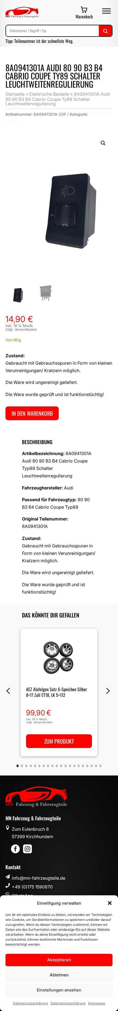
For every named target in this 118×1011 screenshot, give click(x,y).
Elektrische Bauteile (49, 94)
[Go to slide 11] (61, 766)
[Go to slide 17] (87, 766)
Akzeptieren (59, 959)
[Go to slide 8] (48, 766)
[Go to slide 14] (74, 766)
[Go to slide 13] (70, 766)
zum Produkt (59, 741)
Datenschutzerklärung (30, 1003)
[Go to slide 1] (17, 766)
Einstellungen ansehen (59, 990)
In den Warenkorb (32, 413)
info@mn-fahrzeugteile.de (38, 878)
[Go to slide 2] (22, 766)
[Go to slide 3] (26, 766)
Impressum (96, 1003)
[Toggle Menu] (106, 10)
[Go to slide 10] (57, 766)
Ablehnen (59, 974)
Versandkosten (26, 329)
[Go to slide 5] (35, 766)
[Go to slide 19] (96, 766)
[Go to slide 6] (39, 766)
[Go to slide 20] (100, 766)
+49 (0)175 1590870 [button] (32, 887)
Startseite (15, 94)
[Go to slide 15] (79, 766)
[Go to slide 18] (92, 766)
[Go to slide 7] (44, 766)
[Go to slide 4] (31, 766)
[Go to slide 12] (65, 766)
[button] (110, 903)
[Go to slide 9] (52, 766)
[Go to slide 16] (83, 766)
